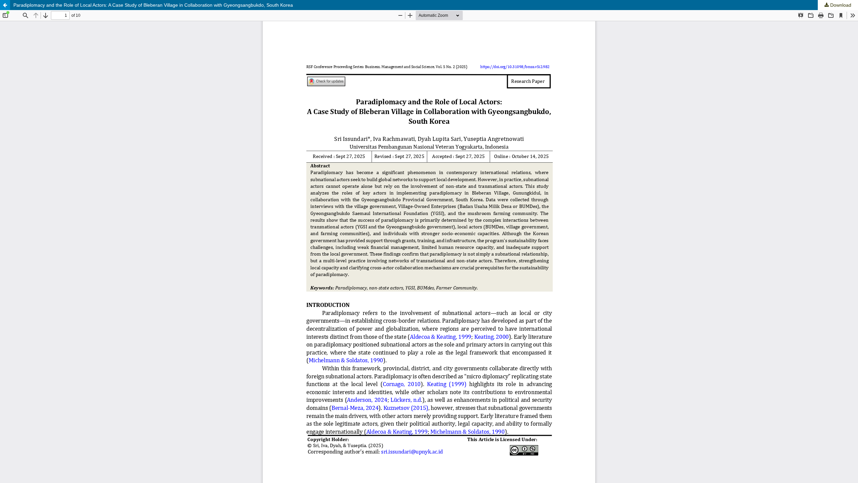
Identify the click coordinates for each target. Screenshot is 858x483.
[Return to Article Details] (5, 5)
